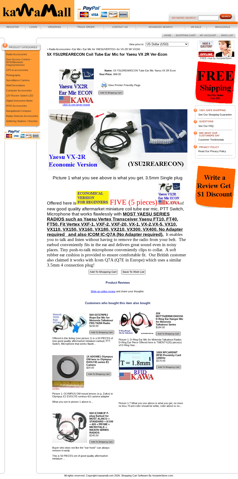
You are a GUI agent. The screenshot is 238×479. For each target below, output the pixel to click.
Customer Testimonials (211, 139)
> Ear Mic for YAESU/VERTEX (98, 49)
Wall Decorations (15, 85)
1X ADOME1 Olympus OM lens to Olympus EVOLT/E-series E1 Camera (99, 360)
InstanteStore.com (162, 475)
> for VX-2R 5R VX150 (127, 49)
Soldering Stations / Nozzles (22, 121)
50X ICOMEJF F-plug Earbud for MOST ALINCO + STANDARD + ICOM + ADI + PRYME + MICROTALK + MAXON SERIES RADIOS (101, 423)
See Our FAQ (206, 126)
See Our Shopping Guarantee (215, 114)
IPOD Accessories (16, 105)
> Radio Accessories (58, 49)
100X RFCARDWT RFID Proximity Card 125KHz (168, 355)
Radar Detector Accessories (22, 116)
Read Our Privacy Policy (212, 151)
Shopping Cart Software (134, 475)
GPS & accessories (17, 70)
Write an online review (103, 291)
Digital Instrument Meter (19, 100)
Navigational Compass (18, 110)
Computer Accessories (19, 90)
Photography (13, 75)
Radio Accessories (16, 54)
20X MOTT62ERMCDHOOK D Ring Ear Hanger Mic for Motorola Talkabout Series (169, 319)
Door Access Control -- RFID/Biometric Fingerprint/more (19, 62)
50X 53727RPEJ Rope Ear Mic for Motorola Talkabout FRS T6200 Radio (101, 319)
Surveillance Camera (17, 80)
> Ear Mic (75, 49)
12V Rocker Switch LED (19, 95)
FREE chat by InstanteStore (215, 58)
